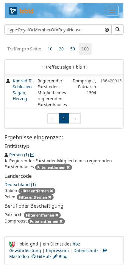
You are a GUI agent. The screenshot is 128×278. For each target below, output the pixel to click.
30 (61, 49)
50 (72, 49)
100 (85, 49)
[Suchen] (118, 29)
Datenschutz (86, 250)
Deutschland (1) (20, 184)
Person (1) (19, 154)
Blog (62, 256)
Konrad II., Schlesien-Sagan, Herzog (23, 89)
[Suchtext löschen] (107, 29)
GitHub (43, 256)
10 (50, 49)
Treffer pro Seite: (24, 49)
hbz (76, 244)
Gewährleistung (25, 250)
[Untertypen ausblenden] (32, 154)
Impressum (57, 250)
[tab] (50, 49)
